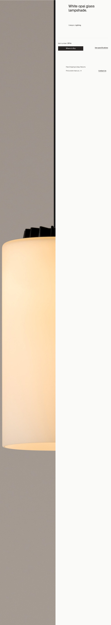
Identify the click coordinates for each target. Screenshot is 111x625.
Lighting (78, 25)
